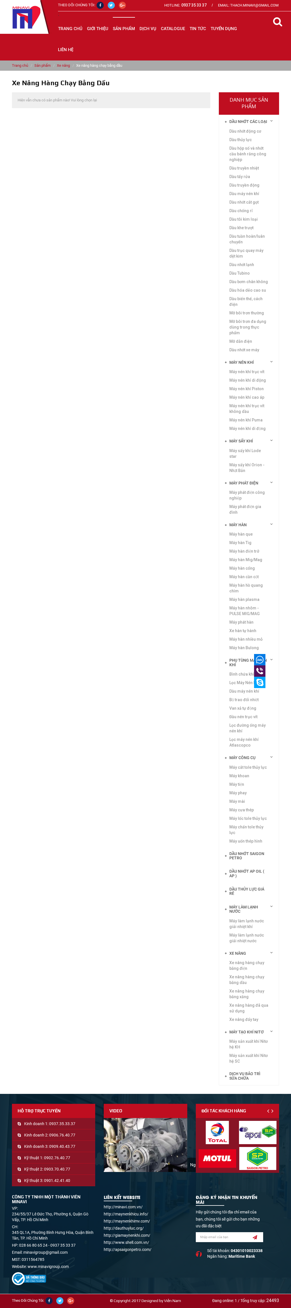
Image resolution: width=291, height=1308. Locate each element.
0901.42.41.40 (57, 1180)
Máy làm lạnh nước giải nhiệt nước (246, 938)
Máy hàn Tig (240, 542)
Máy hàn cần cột (244, 576)
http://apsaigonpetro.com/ (127, 1249)
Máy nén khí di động (247, 428)
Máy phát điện (243, 483)
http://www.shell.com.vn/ (126, 1242)
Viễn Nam (172, 1300)
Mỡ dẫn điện (240, 341)
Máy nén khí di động (247, 380)
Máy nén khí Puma (246, 420)
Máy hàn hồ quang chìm (246, 588)
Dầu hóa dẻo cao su (247, 290)
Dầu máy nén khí (244, 691)
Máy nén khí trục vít (246, 371)
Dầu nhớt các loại (248, 121)
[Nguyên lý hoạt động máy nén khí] (145, 1145)
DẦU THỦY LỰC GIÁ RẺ (246, 891)
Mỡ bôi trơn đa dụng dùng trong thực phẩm (247, 327)
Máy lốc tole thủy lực (248, 818)
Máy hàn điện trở (244, 551)
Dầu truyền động (244, 185)
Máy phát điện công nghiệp (247, 495)
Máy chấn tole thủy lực (246, 830)
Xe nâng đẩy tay (243, 1019)
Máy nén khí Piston (246, 388)
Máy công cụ (242, 757)
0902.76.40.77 (57, 1158)
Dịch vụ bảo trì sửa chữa (244, 1075)
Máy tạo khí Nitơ (246, 1032)
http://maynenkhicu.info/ (126, 1214)
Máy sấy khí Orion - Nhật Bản (247, 468)
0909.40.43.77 (62, 1146)
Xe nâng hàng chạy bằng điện (246, 965)
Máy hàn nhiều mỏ (246, 639)
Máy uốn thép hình (245, 841)
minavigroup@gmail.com (45, 1252)
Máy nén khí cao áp (246, 397)
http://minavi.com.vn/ (123, 1207)
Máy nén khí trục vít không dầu (246, 409)
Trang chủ (70, 28)
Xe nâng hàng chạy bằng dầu (246, 980)
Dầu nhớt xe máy (244, 350)
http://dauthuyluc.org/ (124, 1228)
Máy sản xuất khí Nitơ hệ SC (248, 1058)
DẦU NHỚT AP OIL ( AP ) (246, 873)
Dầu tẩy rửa (239, 176)
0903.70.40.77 (57, 1169)
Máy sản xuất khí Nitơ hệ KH (248, 1044)
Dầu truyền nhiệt (244, 168)
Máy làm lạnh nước (243, 909)
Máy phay (238, 793)
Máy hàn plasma (244, 599)
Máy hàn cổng (242, 568)
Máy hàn (238, 525)
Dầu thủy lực (240, 139)
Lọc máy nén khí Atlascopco (244, 742)
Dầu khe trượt (241, 227)
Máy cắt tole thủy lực (248, 767)
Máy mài (237, 801)
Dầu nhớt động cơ (245, 131)
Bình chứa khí (241, 674)
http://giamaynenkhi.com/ (127, 1235)
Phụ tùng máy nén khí (248, 662)
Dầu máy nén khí (244, 193)
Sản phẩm (42, 65)
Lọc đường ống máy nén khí (247, 728)
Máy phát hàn (241, 622)
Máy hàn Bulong (244, 647)
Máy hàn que (241, 534)
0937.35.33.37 (62, 1123)
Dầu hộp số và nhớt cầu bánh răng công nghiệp (247, 154)
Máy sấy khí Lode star (245, 453)
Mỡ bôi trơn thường (246, 313)
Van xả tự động (242, 708)
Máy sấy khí (241, 441)
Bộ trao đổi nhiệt (244, 699)
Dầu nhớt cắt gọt (244, 202)
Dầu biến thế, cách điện (246, 301)
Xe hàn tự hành (242, 630)
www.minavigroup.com (48, 1266)
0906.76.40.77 (62, 1135)
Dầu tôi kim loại (243, 219)
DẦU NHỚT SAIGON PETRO (246, 855)
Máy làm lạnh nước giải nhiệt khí (246, 924)
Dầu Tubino (239, 273)
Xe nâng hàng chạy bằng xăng (246, 994)
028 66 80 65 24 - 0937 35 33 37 (47, 1245)
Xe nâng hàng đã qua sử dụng (248, 1008)
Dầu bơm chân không (248, 281)
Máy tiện (236, 784)
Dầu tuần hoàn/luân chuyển (247, 239)
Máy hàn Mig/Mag (245, 559)
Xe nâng (63, 65)
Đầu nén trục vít (243, 716)
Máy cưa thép (241, 810)
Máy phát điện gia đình (245, 509)
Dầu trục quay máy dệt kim (246, 253)
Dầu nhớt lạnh (241, 264)
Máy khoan (239, 776)
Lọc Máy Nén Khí (244, 682)
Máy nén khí (241, 362)
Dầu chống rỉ (241, 210)
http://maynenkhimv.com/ (127, 1221)
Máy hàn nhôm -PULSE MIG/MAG (244, 611)
